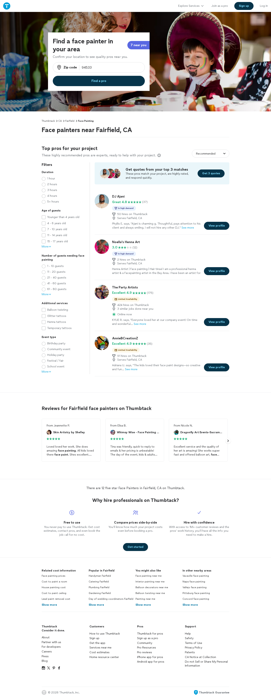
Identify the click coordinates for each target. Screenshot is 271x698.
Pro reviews (144, 652)
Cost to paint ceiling (54, 593)
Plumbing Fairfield (99, 587)
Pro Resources (146, 647)
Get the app (97, 643)
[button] (228, 441)
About (46, 637)
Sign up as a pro (147, 638)
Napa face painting (194, 581)
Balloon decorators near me (152, 587)
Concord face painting (196, 599)
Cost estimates (99, 652)
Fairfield (69, 121)
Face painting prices (53, 575)
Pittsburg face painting (196, 593)
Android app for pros (150, 661)
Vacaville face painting (196, 575)
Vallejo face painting (195, 587)
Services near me (100, 647)
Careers (47, 651)
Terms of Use (193, 643)
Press (45, 656)
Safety (189, 638)
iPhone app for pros (150, 657)
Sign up (94, 638)
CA (60, 121)
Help (188, 633)
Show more (49, 604)
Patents (190, 652)
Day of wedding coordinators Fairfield (111, 599)
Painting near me (145, 599)
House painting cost (54, 587)
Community (144, 643)
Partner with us (51, 642)
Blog (45, 661)
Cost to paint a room (54, 581)
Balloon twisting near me (150, 593)
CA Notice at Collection (200, 657)
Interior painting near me (150, 581)
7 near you (138, 45)
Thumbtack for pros (150, 633)
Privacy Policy (193, 647)
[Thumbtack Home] (6, 6)
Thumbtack (48, 121)
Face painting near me (148, 575)
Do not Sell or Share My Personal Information (206, 663)
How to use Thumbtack (104, 633)
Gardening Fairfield (100, 593)
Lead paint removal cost (56, 599)
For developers (51, 646)
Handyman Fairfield (100, 575)
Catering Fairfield (99, 581)
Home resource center (104, 657)
